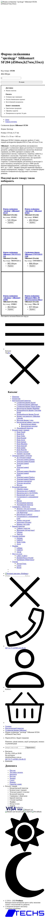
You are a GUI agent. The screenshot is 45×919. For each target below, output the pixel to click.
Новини (13, 782)
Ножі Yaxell (21, 432)
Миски (19, 501)
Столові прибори (18, 536)
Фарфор (15, 546)
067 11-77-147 (10, 648)
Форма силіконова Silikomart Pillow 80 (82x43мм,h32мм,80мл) (33, 298)
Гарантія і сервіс (16, 784)
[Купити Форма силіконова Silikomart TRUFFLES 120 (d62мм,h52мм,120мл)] (10, 266)
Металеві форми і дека (25, 420)
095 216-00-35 (20, 648)
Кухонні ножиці (23, 452)
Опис (7, 120)
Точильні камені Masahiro (26, 471)
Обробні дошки (22, 489)
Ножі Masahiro (22, 444)
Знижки (13, 778)
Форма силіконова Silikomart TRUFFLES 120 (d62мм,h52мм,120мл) (12, 254)
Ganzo (19, 566)
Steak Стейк (21, 542)
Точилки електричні (24, 481)
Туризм (15, 562)
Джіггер (20, 534)
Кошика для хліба (23, 524)
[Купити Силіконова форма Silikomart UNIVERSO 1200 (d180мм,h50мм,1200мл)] (32, 266)
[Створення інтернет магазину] (24, 916)
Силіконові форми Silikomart (27, 404)
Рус (9, 353)
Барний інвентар (18, 526)
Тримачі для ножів (23, 454)
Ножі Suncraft (22, 446)
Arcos (19, 544)
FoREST (20, 540)
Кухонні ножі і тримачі (20, 430)
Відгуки (13, 776)
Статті (12, 780)
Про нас (13, 770)
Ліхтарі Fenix (21, 564)
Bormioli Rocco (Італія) (25, 558)
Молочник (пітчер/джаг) (26, 530)
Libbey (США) (22, 556)
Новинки (15, 397)
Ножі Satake (21, 448)
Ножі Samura (21, 442)
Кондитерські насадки (29, 426)
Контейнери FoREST (24, 514)
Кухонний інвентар (19, 487)
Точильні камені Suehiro (26, 459)
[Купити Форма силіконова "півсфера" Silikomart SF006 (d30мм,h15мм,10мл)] (10, 309)
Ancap (19, 552)
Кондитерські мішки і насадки (28, 422)
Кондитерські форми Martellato (28, 408)
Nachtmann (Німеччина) (25, 560)
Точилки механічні (24, 483)
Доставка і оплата (16, 772)
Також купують (11, 122)
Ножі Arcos (21, 440)
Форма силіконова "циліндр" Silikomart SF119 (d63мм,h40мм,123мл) (11, 211)
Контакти (13, 774)
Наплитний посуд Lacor (25, 495)
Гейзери (19, 532)
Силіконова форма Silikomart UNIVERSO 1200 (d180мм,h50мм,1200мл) (33, 254)
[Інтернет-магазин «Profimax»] (17, 573)
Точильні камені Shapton (26, 479)
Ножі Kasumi (21, 438)
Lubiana (19, 548)
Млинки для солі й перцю (26, 509)
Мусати (19, 485)
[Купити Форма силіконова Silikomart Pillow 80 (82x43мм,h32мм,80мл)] (32, 309)
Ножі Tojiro (21, 436)
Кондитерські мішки (28, 424)
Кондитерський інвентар (21, 400)
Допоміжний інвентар (25, 428)
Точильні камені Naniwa (26, 477)
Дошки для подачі (23, 520)
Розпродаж (16, 399)
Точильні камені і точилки (22, 455)
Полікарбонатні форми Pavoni (28, 414)
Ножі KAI (20, 434)
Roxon (19, 567)
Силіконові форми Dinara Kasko (28, 406)
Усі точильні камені (24, 457)
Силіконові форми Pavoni (26, 402)
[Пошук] (27, 575)
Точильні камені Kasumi (26, 461)
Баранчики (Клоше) (24, 522)
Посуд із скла (17, 554)
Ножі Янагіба (22, 450)
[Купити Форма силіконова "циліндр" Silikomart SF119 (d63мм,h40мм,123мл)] (10, 222)
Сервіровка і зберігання (21, 507)
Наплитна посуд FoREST (26, 491)
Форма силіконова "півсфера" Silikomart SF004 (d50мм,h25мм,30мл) (33, 211)
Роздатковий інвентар (25, 503)
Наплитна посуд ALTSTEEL (27, 493)
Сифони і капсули (23, 528)
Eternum (19, 538)
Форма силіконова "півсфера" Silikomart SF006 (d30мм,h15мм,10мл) (11, 298)
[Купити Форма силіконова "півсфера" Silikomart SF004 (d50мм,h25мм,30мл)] (32, 222)
